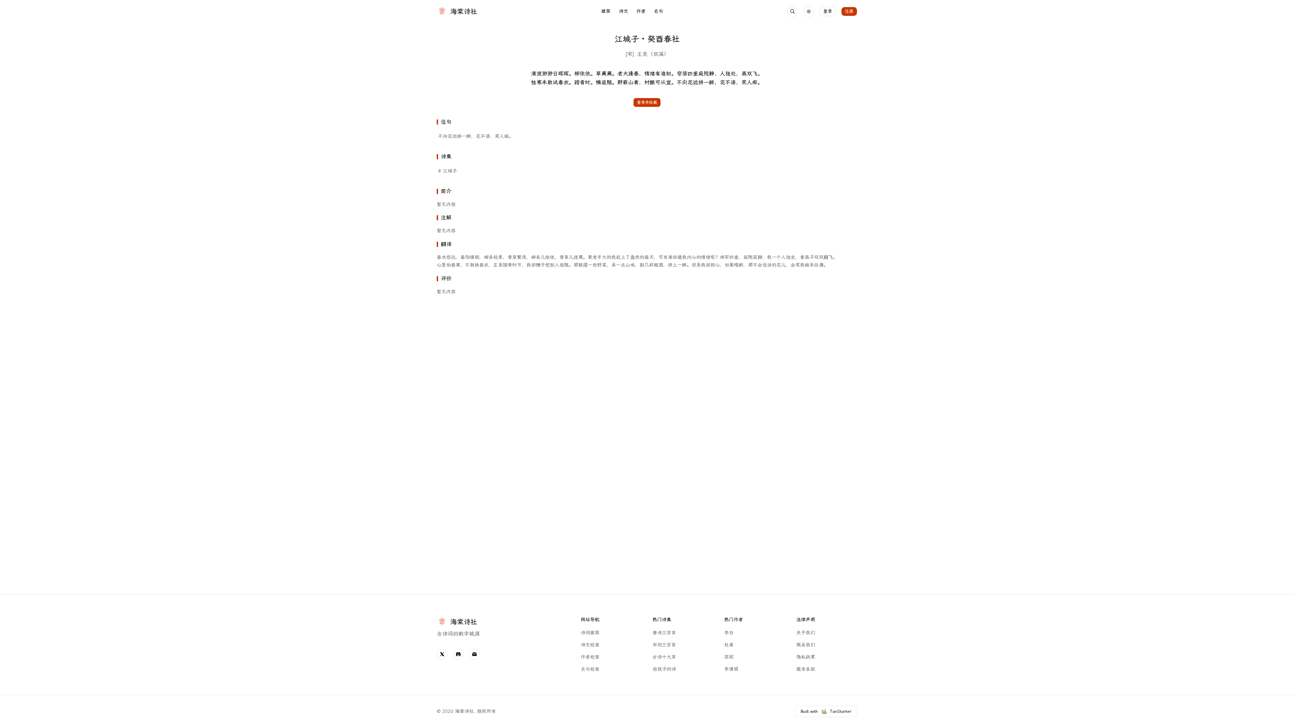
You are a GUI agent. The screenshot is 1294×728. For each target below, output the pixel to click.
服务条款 (805, 669)
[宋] (629, 54)
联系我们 (805, 645)
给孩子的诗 (664, 669)
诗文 (623, 11)
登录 (827, 11)
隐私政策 (805, 657)
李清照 (731, 669)
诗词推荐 (590, 633)
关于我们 (805, 633)
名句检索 (590, 669)
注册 (849, 11)
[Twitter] (442, 654)
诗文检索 (590, 645)
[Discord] (458, 654)
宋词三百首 (664, 645)
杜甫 (729, 645)
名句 (658, 11)
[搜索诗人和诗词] (792, 11)
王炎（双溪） (653, 54)
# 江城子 (447, 171)
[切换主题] (808, 11)
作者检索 (590, 657)
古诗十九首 (664, 657)
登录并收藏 (647, 102)
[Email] (474, 654)
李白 (729, 633)
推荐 (606, 11)
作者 (641, 11)
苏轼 (729, 657)
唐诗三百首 (664, 633)
